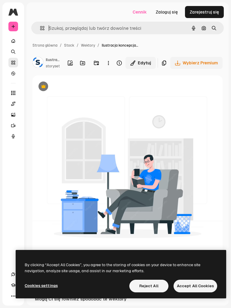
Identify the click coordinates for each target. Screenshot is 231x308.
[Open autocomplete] (40, 28)
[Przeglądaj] (13, 73)
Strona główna (44, 45)
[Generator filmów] (13, 125)
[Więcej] (13, 296)
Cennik (140, 12)
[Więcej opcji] (108, 63)
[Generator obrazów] (13, 114)
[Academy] (13, 285)
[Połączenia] (13, 274)
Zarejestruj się (204, 12)
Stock (69, 45)
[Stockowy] (13, 62)
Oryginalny (74, 87)
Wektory (88, 45)
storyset (53, 66)
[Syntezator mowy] (13, 136)
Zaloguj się (167, 12)
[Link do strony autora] (37, 63)
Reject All (149, 285)
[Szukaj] (13, 52)
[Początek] (13, 41)
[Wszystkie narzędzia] (13, 93)
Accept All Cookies (195, 285)
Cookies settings (41, 285)
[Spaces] (13, 104)
